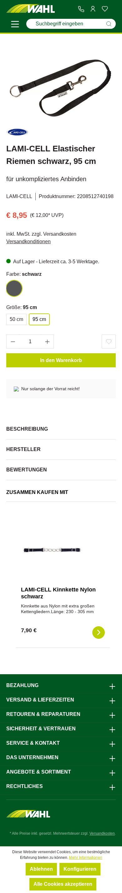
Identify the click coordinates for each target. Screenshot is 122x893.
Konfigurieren (80, 869)
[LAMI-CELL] (17, 133)
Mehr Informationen (85, 857)
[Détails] (98, 632)
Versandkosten (102, 833)
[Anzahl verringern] (12, 341)
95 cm (39, 319)
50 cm (16, 319)
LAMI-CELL (19, 196)
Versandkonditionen (28, 241)
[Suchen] (109, 24)
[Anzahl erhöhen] (47, 341)
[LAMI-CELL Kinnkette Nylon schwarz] (52, 550)
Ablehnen (41, 869)
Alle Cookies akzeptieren (62, 884)
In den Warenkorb (61, 360)
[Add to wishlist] (109, 341)
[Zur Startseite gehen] (30, 8)
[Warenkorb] (113, 9)
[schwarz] (14, 288)
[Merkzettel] (105, 8)
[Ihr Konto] (93, 8)
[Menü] (15, 25)
